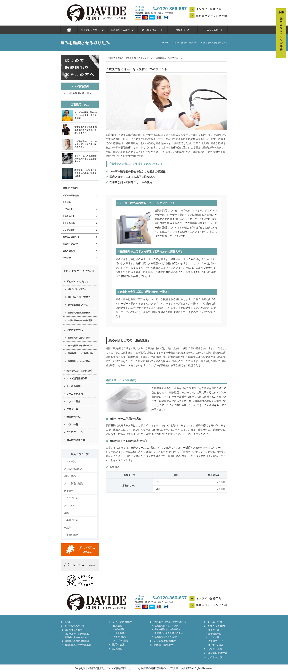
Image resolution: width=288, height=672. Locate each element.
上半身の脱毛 (69, 216)
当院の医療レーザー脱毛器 (80, 320)
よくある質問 (73, 386)
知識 (66, 513)
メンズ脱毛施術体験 (77, 378)
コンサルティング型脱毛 (79, 297)
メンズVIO (69, 505)
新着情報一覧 (73, 416)
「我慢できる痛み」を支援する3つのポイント (127, 58)
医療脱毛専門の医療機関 (79, 312)
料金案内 (181, 29)
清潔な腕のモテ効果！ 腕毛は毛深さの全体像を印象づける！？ (85, 130)
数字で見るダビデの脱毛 (79, 370)
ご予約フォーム (74, 432)
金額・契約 (70, 476)
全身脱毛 (67, 202)
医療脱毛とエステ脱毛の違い (81, 353)
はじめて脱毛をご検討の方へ (170, 621)
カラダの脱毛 (71, 498)
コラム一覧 (72, 424)
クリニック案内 (211, 29)
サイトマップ (214, 657)
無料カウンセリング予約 (211, 16)
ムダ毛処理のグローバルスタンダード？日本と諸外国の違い (85, 144)
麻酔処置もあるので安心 (167, 58)
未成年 (67, 527)
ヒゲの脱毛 (68, 209)
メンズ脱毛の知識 (73, 483)
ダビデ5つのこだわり (77, 281)
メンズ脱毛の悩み (73, 468)
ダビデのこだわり (91, 29)
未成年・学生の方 (71, 244)
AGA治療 (67, 257)
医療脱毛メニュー (121, 29)
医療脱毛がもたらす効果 (79, 338)
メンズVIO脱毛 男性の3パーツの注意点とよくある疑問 (85, 115)
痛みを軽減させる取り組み (80, 345)
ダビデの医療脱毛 (71, 195)
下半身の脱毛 (69, 223)
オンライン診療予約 (209, 9)
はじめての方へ (151, 29)
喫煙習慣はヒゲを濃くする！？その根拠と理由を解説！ (85, 173)
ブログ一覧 (72, 409)
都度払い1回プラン (71, 237)
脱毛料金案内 (69, 251)
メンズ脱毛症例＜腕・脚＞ (77, 93)
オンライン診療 (216, 644)
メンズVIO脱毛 (69, 230)
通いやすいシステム (77, 289)
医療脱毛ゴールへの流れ (79, 361)
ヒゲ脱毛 (68, 490)
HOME (68, 621)
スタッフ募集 (73, 401)
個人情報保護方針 (75, 439)
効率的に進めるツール (78, 305)
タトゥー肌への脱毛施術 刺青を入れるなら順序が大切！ (86, 159)
